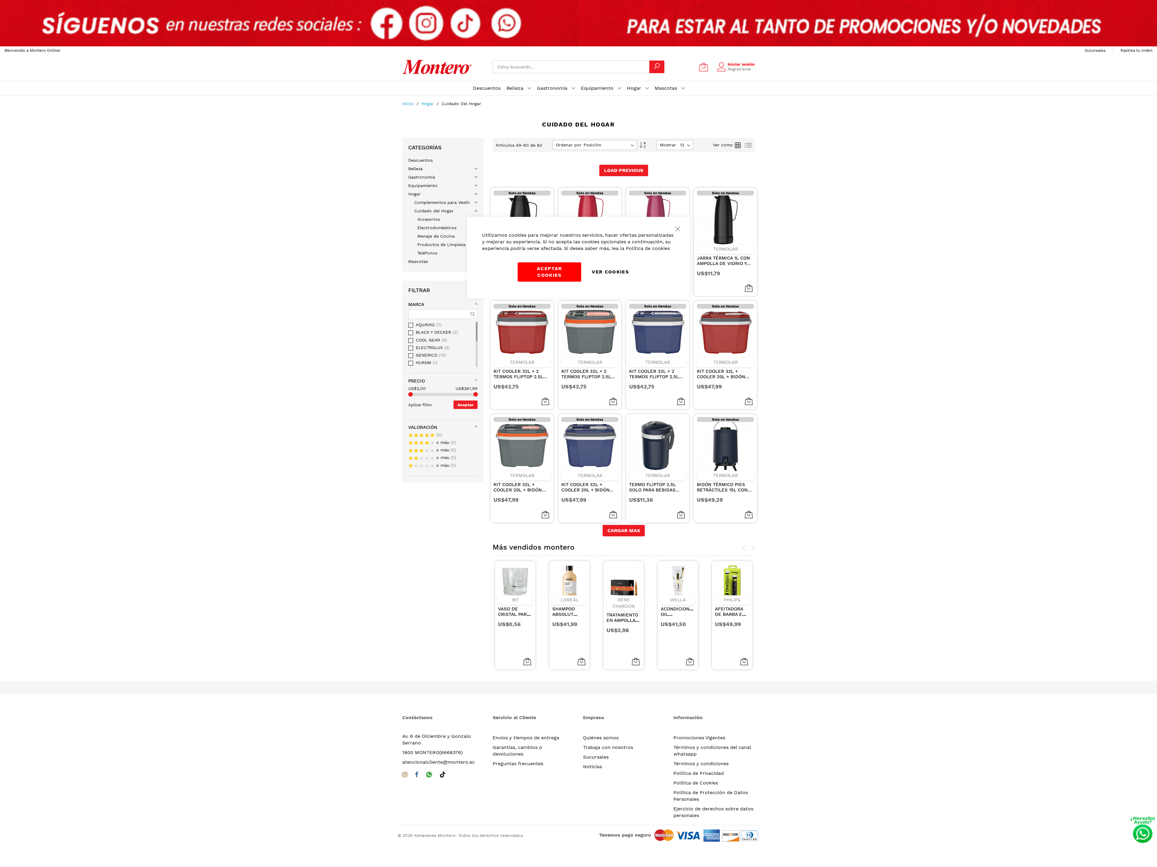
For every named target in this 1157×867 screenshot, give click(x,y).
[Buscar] (656, 67)
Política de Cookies (695, 783)
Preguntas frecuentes (518, 763)
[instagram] (404, 776)
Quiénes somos (601, 738)
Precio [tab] (416, 381)
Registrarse (739, 69)
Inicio (408, 103)
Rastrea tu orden (1136, 50)
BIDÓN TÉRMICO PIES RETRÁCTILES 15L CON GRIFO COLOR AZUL (722, 487)
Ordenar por (569, 144)
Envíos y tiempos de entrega (526, 738)
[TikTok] (443, 776)
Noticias (592, 766)
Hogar (428, 103)
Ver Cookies (610, 272)
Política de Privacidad (698, 773)
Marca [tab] (416, 304)
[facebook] (417, 776)
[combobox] (571, 67)
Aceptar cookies (549, 272)
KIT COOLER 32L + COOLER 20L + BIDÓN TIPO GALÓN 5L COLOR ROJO (722, 374)
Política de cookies (648, 248)
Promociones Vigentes (699, 738)
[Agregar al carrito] (527, 661)
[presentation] (744, 548)
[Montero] (437, 67)
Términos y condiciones (701, 763)
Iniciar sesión (741, 64)
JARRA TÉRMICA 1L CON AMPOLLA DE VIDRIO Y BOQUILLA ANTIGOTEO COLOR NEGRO (723, 260)
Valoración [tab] (422, 427)
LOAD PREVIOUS (623, 170)
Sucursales (1095, 50)
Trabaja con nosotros (608, 747)
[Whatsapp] (429, 776)
